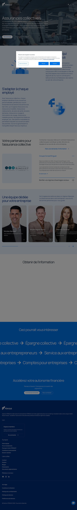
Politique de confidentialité (48, 59)
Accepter (55, 63)
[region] (39, 59)
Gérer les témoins (23, 63)
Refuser (43, 63)
